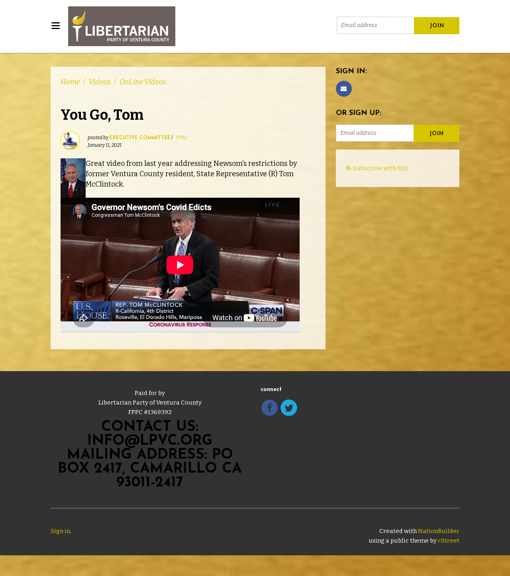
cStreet (448, 540)
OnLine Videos (143, 82)
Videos (100, 82)
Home (70, 82)
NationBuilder (438, 531)
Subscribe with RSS (380, 168)
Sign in (60, 531)
